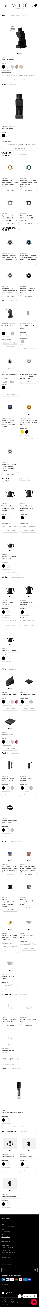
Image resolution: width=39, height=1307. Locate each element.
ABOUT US (5, 1229)
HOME (4, 1222)
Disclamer (5, 1255)
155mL (11, 1060)
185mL (18, 1060)
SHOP (3, 1224)
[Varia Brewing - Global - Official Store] (19, 6)
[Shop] (6, 6)
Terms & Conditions (8, 1247)
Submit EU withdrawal (9, 1260)
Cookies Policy (6, 1250)
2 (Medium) (14, 946)
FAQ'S (3, 1234)
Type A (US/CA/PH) (18, 342)
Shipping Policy (6, 1257)
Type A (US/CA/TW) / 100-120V (27, 144)
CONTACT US (6, 1236)
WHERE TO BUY (7, 1232)
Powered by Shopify (11, 1302)
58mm (31, 335)
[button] (4, 37)
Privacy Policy (6, 1245)
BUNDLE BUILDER (8, 1227)
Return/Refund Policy (8, 1252)
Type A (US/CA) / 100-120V (26, 75)
